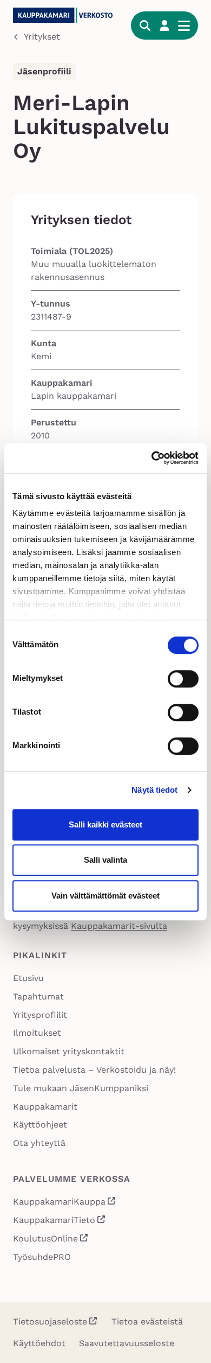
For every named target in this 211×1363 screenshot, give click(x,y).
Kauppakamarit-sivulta (119, 926)
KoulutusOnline (51, 1239)
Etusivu (28, 978)
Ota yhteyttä (39, 1143)
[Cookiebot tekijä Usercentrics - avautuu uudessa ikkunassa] (152, 458)
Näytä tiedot (154, 789)
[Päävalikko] (184, 25)
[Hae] (145, 25)
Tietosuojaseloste (50, 1321)
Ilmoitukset (37, 1033)
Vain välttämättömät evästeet (105, 895)
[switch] (183, 678)
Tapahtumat (38, 996)
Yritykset (42, 36)
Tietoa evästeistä (147, 1321)
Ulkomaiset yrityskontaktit (68, 1051)
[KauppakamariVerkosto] (65, 15)
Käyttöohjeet (40, 1124)
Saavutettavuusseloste (126, 1343)
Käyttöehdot (39, 1343)
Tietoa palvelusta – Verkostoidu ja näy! (94, 1070)
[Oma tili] (164, 25)
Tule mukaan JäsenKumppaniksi (80, 1088)
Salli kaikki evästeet (105, 824)
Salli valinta (105, 859)
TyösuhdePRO (42, 1257)
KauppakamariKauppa (64, 1202)
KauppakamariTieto (59, 1221)
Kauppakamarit (45, 1106)
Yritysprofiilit (40, 1015)
